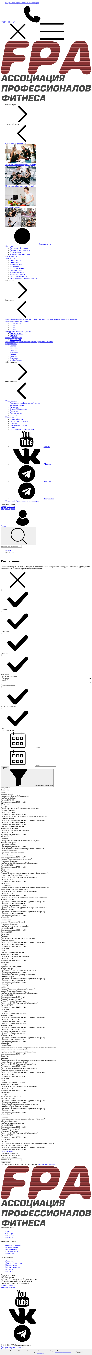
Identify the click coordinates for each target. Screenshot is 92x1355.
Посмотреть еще (7, 1151)
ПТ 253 (15, 323)
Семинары (9, 246)
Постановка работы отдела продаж (23, 429)
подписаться (6, 1162)
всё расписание (11, 344)
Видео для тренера (17, 272)
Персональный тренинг (19, 248)
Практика (13, 350)
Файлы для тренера (17, 274)
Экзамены (14, 352)
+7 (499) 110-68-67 (8, 22)
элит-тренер (10, 258)
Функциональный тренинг (20, 254)
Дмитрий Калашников (18, 409)
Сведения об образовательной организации (22, 3)
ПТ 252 (12, 325)
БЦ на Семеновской (8, 707)
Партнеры (9, 1269)
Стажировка (14, 262)
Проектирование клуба (19, 421)
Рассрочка (14, 407)
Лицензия (9, 1261)
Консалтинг (9, 417)
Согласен (79, 1352)
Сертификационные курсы (15, 143)
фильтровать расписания (44, 786)
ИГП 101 (16, 334)
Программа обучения (9, 677)
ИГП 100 (13, 336)
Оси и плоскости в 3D (18, 276)
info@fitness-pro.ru (8, 509)
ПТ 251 (12, 327)
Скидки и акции (16, 270)
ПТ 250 (12, 330)
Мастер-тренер (11, 256)
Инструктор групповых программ (18, 332)
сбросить (5, 768)
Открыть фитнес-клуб (18, 425)
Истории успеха (16, 264)
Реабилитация (15, 252)
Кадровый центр (16, 419)
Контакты (13, 415)
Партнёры (14, 411)
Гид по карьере (15, 260)
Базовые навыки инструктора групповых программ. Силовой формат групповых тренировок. (41, 319)
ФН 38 (15, 340)
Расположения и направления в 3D (23, 279)
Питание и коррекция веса (20, 250)
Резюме (13, 427)
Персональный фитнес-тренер (16, 321)
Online (3, 728)
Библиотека (14, 266)
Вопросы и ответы (17, 268)
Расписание (9, 1236)
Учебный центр (16, 360)
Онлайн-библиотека (13, 1245)
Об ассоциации (11, 401)
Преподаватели (16, 413)
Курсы (7, 1231)
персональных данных (46, 1164)
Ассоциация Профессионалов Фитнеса (25, 403)
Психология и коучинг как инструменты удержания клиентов (29, 342)
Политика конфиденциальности (13, 1347)
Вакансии (13, 423)
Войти (3, 526)
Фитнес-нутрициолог (13, 338)
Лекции (13, 346)
